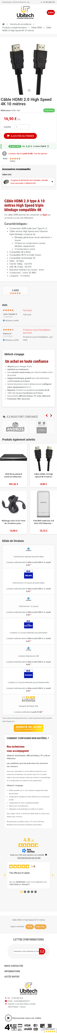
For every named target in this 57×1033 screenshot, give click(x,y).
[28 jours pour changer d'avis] (28, 728)
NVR (45, 214)
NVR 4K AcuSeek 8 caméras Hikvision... (13, 475)
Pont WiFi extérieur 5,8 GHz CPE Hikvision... (43, 522)
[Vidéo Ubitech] (28, 1018)
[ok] (42, 951)
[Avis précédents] (4, 875)
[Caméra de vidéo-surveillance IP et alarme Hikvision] (25, 12)
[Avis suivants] (52, 875)
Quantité (7, 127)
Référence (6, 110)
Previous (46, 415)
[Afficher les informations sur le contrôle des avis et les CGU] (46, 855)
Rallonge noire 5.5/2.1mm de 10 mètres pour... (13, 522)
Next (51, 415)
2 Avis (15, 290)
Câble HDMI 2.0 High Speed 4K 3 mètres (43, 475)
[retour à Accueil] (3, 24)
